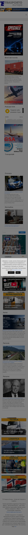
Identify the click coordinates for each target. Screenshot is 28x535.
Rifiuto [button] (18, 272)
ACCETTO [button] (11, 272)
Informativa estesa (17, 270)
